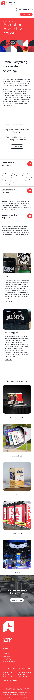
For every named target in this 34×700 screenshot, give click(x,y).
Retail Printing (17, 495)
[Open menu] (2, 12)
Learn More (17, 146)
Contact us (17, 600)
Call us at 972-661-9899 (10, 680)
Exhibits (17, 572)
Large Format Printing (17, 533)
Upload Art (26, 14)
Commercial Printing (17, 456)
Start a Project (24, 9)
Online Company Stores (17, 417)
